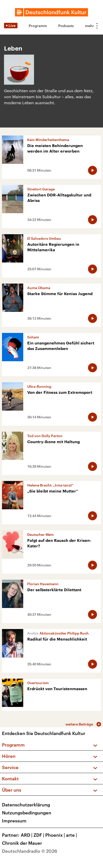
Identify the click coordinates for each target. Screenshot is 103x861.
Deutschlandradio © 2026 (29, 851)
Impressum (14, 820)
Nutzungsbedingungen (26, 812)
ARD (26, 835)
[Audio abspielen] (92, 170)
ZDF (39, 835)
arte (71, 835)
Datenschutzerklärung (26, 804)
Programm (38, 26)
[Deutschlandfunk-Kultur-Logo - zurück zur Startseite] (51, 12)
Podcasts (66, 26)
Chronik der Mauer (22, 843)
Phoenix (55, 835)
